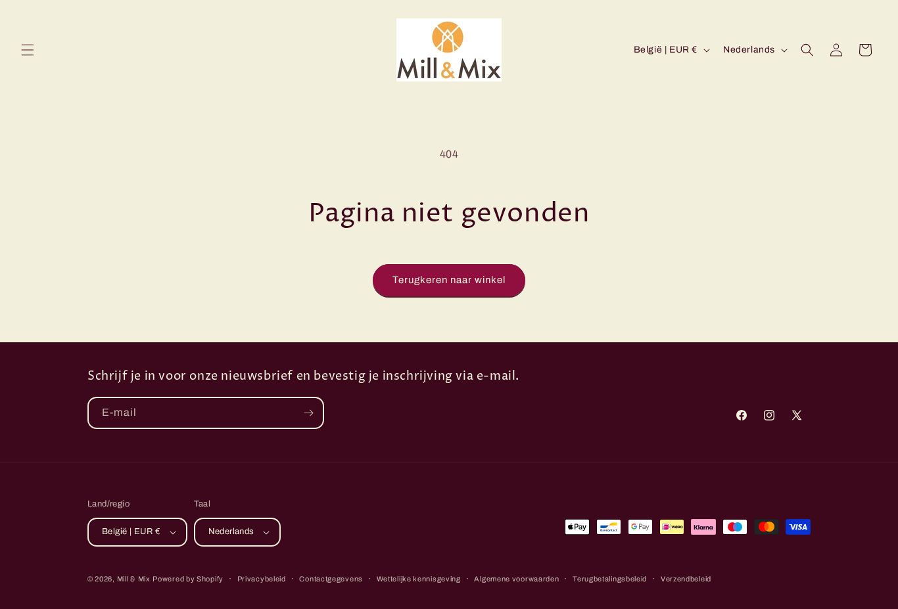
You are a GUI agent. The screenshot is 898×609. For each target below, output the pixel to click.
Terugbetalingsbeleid (610, 579)
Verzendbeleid (686, 579)
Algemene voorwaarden (516, 579)
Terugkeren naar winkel (449, 280)
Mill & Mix (134, 579)
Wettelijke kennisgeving (419, 579)
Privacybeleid (261, 579)
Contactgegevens (331, 579)
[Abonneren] (308, 413)
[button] (27, 49)
